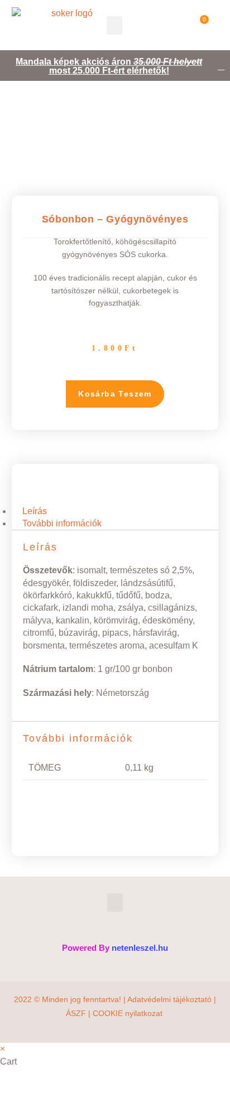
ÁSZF (76, 1013)
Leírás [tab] (34, 511)
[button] (114, 25)
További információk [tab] (62, 523)
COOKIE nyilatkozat (129, 1013)
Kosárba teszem (115, 393)
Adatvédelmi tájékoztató (169, 999)
